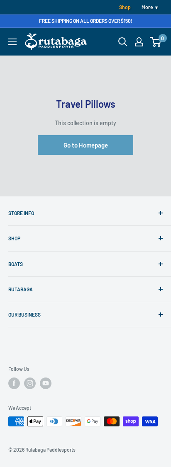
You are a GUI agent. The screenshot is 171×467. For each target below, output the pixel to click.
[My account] (139, 41)
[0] (156, 42)
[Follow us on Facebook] (14, 383)
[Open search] (122, 41)
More (147, 7)
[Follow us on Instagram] (30, 383)
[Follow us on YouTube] (45, 383)
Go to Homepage (86, 145)
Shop (125, 7)
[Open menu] (12, 42)
